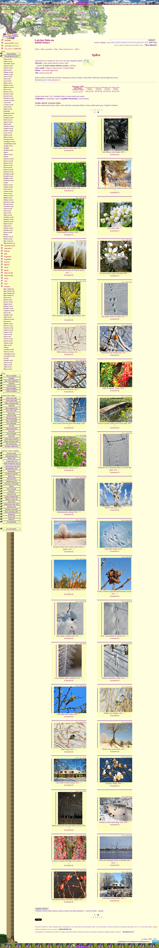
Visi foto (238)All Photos (78, 87)
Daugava (48, 68)
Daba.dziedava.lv (12, 49)
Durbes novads (8, 120)
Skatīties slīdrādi (41, 103)
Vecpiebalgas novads (9, 354)
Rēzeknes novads (8, 236)
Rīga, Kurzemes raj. (9, 243)
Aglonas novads (8, 61)
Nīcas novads (7, 210)
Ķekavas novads (8, 165)
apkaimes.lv (56, 80)
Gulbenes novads (8, 130)
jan (116, 91)
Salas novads (7, 313)
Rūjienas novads (8, 306)
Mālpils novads (8, 198)
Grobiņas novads (8, 128)
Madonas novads (8, 195)
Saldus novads (8, 317)
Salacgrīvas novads (9, 310)
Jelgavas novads (8, 154)
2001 (83, 315)
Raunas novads (8, 232)
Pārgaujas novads (9, 219)
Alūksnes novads (8, 74)
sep (104, 91)
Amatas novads (8, 76)
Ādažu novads (8, 59)
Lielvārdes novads (9, 180)
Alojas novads (7, 70)
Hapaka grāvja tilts (45, 73)
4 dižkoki (72, 66)
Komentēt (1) (68, 235)
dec (113, 91)
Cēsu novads (7, 102)
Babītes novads (8, 83)
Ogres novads (7, 213)
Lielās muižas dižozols (50, 63)
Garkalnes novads (9, 126)
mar (86, 91)
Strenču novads (8, 334)
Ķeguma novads (8, 163)
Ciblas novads (7, 107)
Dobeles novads (8, 115)
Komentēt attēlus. (54, 103)
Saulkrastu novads (9, 319)
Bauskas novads (8, 91)
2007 (129, 423)
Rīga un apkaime (46, 49)
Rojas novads (7, 297)
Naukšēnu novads (9, 206)
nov (109, 91)
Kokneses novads (8, 169)
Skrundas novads (8, 328)
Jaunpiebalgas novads (10, 143)
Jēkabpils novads (8, 150)
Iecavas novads (8, 133)
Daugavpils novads (9, 113)
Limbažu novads (8, 187)
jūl (98, 91)
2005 (79, 148)
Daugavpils (7, 111)
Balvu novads (7, 89)
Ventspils (6, 358)
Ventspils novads (8, 360)
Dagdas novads (8, 109)
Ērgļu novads (7, 124)
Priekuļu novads (8, 230)
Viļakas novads (8, 364)
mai (92, 91)
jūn (96, 91)
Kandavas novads (9, 159)
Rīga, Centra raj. (8, 241)
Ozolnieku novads (9, 217)
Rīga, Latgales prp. (9, 289)
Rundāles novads (8, 308)
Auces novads (7, 81)
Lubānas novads (8, 191)
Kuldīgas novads (8, 178)
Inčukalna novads (9, 139)
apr (89, 91)
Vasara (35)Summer (99, 88)
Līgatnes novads (8, 185)
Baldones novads (8, 85)
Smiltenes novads (8, 330)
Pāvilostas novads (8, 221)
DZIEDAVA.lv (82, 3)
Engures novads (8, 122)
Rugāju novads (8, 304)
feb (118, 91)
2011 (67, 273)
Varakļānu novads (9, 349)
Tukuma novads (8, 341)
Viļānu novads (8, 367)
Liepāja (6, 182)
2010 (76, 468)
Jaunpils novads (8, 146)
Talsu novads (7, 336)
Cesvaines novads (8, 104)
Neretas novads (8, 208)
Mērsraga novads (8, 204)
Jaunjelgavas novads (9, 141)
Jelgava (6, 152)
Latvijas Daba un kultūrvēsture (44, 41)
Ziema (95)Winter (115, 88)
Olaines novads (8, 215)
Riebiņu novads (8, 239)
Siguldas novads (8, 323)
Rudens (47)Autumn (107, 88)
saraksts (11, 43)
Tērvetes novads (8, 338)
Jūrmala (6, 156)
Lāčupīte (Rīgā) (68, 68)
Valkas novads (8, 345)
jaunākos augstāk (78, 92)
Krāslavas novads (8, 172)
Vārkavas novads (8, 351)
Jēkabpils (6, 148)
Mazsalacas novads (9, 202)
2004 (83, 861)
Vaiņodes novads (8, 343)
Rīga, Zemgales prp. (9, 293)
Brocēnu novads (8, 96)
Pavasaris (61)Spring (89, 88)
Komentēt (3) (114, 154)
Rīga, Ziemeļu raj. (9, 295)
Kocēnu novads (8, 167)
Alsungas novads (8, 72)
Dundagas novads (9, 117)
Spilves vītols (63, 63)
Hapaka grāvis (57, 68)
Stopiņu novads (8, 332)
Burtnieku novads (9, 98)
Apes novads (7, 79)
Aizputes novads (8, 66)
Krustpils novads (8, 176)
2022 (113, 863)
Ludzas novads (8, 193)
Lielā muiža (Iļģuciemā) (50, 70)
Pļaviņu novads (8, 223)
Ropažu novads (8, 300)
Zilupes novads (8, 369)
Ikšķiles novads (8, 135)
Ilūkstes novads (8, 137)
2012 (122, 898)
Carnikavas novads (9, 100)
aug (101, 91)
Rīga (56, 49)
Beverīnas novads (8, 94)
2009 (122, 152)
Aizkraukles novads (9, 63)
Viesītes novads (8, 362)
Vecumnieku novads (9, 356)
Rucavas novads (8, 302)
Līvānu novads (8, 189)
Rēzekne (6, 234)
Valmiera (6, 347)
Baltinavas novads (9, 87)
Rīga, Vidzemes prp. (9, 291)
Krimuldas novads (9, 174)
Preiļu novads (7, 226)
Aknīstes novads (8, 68)
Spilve (77, 49)
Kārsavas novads (8, 161)
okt (107, 91)
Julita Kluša (82, 122)
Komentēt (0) (68, 150)
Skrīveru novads (8, 325)
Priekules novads (8, 228)
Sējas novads (7, 321)
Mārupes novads (8, 200)
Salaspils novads (8, 315)
